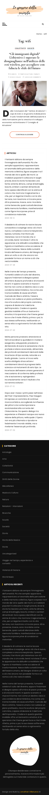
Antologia (6, 452)
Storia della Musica (11, 540)
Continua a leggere (24, 134)
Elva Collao (16, 77)
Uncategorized (9, 553)
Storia (5, 533)
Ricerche (6, 513)
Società (30, 48)
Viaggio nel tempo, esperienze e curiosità (17, 562)
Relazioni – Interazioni (12, 506)
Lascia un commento (33, 77)
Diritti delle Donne (10, 479)
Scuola (5, 519)
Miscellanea (8, 486)
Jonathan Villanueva (29, 791)
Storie (5, 546)
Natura (5, 499)
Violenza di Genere (11, 570)
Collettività (20, 48)
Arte (4, 459)
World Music (8, 577)
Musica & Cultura (10, 492)
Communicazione (10, 472)
